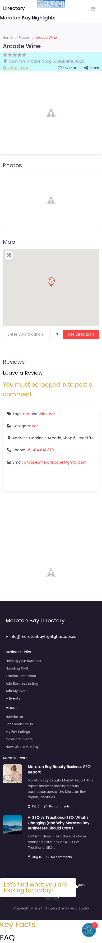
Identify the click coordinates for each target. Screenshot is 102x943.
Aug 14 (37, 857)
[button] (51, 282)
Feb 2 (36, 806)
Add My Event (17, 690)
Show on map (15, 67)
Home (8, 37)
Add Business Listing (22, 683)
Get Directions (80, 334)
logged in (53, 384)
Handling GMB (17, 668)
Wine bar (46, 414)
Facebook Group (19, 724)
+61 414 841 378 (40, 450)
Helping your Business (23, 660)
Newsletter (14, 716)
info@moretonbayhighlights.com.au (43, 636)
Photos (12, 165)
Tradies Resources (21, 676)
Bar (26, 414)
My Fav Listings (18, 731)
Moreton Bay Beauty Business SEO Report (59, 769)
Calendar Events (19, 739)
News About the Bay (22, 746)
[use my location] (57, 334)
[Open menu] (93, 9)
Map (9, 242)
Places (24, 37)
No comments (59, 806)
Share (94, 67)
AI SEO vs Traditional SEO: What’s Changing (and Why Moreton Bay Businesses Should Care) (58, 823)
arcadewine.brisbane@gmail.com (55, 462)
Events (14, 698)
